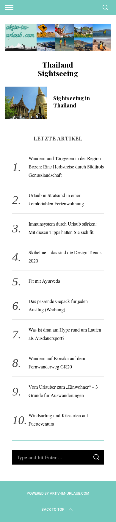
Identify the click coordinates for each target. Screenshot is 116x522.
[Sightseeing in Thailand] (26, 103)
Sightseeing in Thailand (71, 101)
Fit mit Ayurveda (44, 281)
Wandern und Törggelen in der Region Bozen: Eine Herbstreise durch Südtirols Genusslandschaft (66, 166)
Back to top (53, 509)
